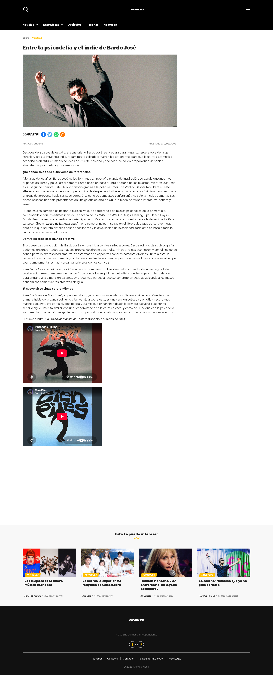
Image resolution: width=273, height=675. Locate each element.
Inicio (26, 38)
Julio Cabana (35, 143)
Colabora (112, 658)
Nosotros (110, 24)
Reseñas (93, 24)
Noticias (28, 24)
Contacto (128, 658)
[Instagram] (140, 644)
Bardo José (95, 152)
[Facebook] (132, 644)
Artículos (75, 24)
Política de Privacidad (151, 658)
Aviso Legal (174, 658)
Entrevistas (51, 24)
